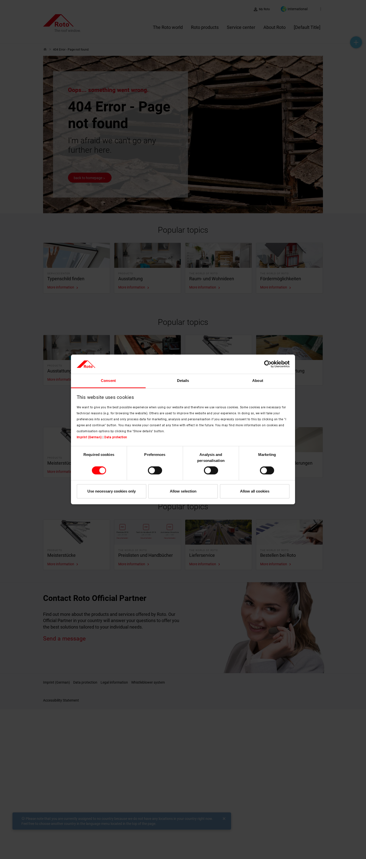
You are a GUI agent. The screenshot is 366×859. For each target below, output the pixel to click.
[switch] (155, 471)
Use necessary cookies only (111, 491)
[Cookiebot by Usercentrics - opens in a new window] (268, 364)
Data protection (115, 437)
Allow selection (183, 491)
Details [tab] (183, 380)
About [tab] (257, 380)
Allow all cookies (254, 491)
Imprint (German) (89, 437)
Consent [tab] (108, 380)
